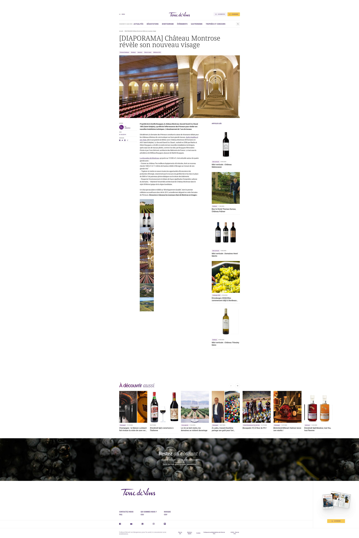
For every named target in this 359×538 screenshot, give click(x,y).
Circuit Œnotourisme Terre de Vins (251, 425)
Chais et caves (147, 52)
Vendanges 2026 (216, 295)
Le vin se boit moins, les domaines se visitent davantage (194, 429)
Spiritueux (307, 425)
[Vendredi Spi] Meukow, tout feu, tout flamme (317, 429)
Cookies (198, 533)
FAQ (120, 514)
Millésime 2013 (157, 52)
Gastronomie (196, 24)
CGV (165, 514)
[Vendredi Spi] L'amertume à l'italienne (161, 429)
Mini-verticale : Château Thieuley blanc (225, 343)
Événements (182, 24)
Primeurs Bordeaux (124, 52)
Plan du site (180, 533)
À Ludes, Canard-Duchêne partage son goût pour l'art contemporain (223, 429)
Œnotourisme (168, 24)
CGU (142, 514)
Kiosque (167, 512)
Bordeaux (133, 52)
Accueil (121, 31)
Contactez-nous (126, 512)
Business (140, 52)
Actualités (138, 24)
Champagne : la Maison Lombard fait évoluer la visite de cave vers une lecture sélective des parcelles (132, 429)
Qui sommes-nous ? (149, 512)
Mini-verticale (216, 161)
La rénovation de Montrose (149, 158)
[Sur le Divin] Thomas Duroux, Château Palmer (224, 210)
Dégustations (153, 24)
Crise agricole (185, 425)
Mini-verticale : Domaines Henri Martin (225, 254)
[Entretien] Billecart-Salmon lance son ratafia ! (287, 429)
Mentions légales (189, 533)
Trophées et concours (215, 24)
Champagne (122, 425)
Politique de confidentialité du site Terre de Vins (214, 533)
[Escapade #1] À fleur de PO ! (255, 428)
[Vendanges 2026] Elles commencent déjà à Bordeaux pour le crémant (224, 299)
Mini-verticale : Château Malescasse (222, 165)
